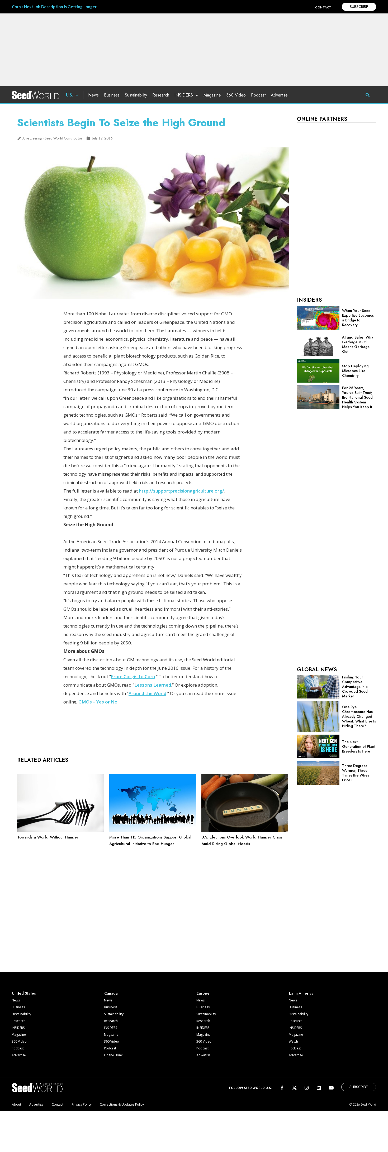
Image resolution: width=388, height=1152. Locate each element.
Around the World (147, 693)
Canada (111, 993)
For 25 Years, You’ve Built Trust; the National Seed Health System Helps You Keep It (357, 397)
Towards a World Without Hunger (47, 837)
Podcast (258, 95)
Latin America (301, 993)
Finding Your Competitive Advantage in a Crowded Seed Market (355, 686)
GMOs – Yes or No (97, 702)
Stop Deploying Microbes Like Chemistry (355, 370)
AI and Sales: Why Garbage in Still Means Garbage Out (357, 344)
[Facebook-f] (282, 1087)
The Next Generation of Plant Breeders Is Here (358, 746)
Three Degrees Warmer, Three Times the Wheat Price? (356, 773)
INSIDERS (183, 95)
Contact (57, 1104)
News (93, 95)
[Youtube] (331, 1087)
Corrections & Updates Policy (122, 1104)
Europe (203, 993)
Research (160, 95)
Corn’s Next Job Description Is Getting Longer (54, 6)
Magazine (212, 95)
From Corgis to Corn (133, 676)
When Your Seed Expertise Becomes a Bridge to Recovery (358, 317)
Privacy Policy (82, 1104)
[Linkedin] (319, 1087)
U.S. (69, 95)
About (16, 1104)
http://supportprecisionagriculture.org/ (181, 491)
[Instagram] (306, 1087)
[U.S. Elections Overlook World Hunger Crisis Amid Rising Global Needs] (244, 830)
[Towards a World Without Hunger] (60, 830)
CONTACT (323, 7)
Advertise (279, 95)
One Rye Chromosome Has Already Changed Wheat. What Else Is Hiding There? (359, 716)
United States (24, 993)
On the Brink (113, 1055)
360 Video (236, 95)
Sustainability (136, 95)
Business (112, 95)
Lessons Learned (152, 685)
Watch (293, 1041)
